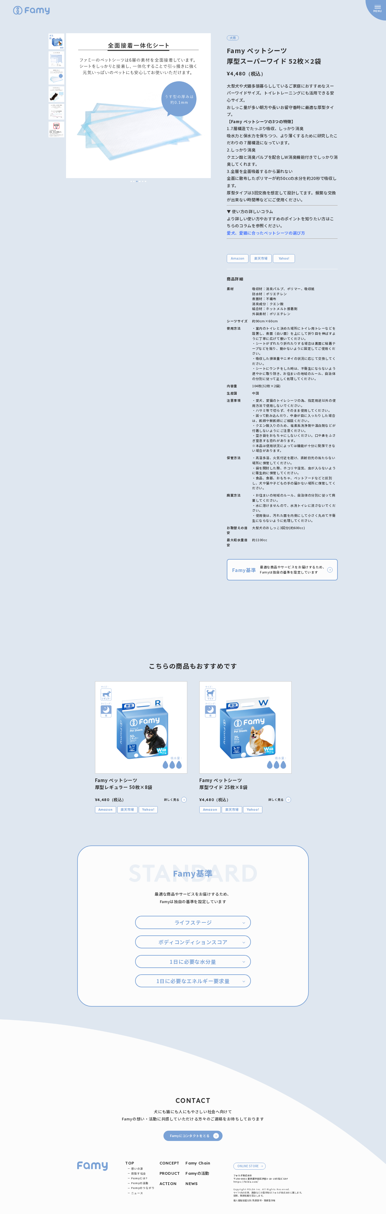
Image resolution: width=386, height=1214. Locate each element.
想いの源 (137, 1168)
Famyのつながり (143, 1188)
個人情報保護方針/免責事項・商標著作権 (254, 1200)
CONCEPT (169, 1163)
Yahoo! (284, 258)
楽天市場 (260, 258)
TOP (129, 1163)
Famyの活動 (140, 1183)
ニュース (137, 1193)
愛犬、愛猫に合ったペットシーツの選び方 (266, 233)
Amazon (237, 258)
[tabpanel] (138, 105)
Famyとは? (139, 1178)
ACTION (168, 1183)
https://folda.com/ (245, 1181)
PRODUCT (170, 1173)
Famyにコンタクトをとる (190, 1135)
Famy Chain (197, 1163)
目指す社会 (138, 1173)
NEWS (191, 1183)
